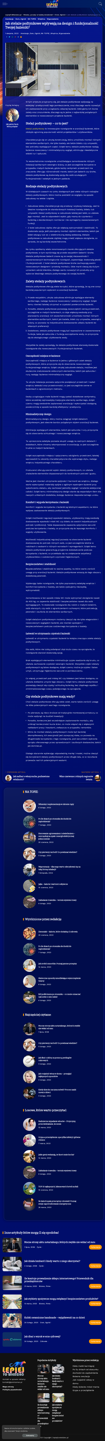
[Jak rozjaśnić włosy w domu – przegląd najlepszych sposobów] (29, 1077)
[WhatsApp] (12, 37)
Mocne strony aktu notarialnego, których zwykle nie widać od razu (59, 1242)
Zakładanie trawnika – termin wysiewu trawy (57, 900)
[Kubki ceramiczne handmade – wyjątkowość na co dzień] (12, 1320)
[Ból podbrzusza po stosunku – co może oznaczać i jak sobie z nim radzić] (29, 997)
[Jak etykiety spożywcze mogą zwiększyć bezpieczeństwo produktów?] (12, 1301)
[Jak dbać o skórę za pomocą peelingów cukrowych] (29, 1061)
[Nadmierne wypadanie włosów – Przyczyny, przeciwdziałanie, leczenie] (29, 1124)
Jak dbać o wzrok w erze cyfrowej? (42, 1336)
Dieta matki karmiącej (83, 1366)
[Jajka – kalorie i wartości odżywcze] (29, 886)
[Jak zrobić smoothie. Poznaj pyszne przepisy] (29, 965)
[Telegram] (18, 37)
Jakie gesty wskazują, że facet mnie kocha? (56, 1155)
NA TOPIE (32, 19)
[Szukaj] (99, 4)
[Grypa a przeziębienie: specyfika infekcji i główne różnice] (29, 1140)
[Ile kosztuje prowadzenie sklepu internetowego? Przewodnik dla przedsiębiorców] (12, 1283)
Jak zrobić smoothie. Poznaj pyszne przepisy (57, 964)
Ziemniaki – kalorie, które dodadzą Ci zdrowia (57, 932)
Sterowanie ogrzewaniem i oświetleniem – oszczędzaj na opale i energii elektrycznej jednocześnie (56, 836)
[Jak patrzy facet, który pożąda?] (12, 115)
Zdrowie (43, 1341)
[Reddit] (15, 37)
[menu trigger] (6, 4)
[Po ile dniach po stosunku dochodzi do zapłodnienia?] (29, 822)
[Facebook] (6, 37)
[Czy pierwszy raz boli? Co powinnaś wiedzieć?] (29, 854)
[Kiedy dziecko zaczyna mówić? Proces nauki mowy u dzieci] (29, 1093)
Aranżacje (9, 19)
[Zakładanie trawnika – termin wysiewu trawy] (29, 902)
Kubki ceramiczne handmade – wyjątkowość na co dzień (54, 1317)
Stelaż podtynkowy (35, 128)
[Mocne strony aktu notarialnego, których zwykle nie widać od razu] (29, 1029)
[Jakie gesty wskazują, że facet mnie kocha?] (29, 1156)
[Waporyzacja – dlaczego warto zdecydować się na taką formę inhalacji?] (29, 870)
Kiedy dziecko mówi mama (86, 1387)
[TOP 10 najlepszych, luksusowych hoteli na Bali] (29, 1188)
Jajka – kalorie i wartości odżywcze (53, 884)
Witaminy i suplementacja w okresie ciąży (56, 804)
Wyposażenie (52, 19)
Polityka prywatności (12, 1390)
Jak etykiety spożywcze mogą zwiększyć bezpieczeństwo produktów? (61, 1298)
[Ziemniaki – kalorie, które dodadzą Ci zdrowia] (29, 933)
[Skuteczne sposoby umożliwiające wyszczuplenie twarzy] (29, 981)
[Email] (21, 37)
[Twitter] (9, 37)
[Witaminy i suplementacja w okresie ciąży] (29, 806)
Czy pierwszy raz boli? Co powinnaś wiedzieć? (57, 852)
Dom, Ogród (20, 19)
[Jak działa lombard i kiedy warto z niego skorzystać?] (12, 1264)
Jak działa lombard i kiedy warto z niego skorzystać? (52, 1261)
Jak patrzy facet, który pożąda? (12, 125)
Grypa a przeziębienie (83, 1390)
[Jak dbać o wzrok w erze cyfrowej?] (12, 1339)
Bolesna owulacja (81, 1376)
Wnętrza (41, 19)
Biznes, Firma (44, 1286)
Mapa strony (8, 1387)
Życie (39, 1247)
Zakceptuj (30, 1435)
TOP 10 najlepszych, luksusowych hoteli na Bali (58, 1187)
